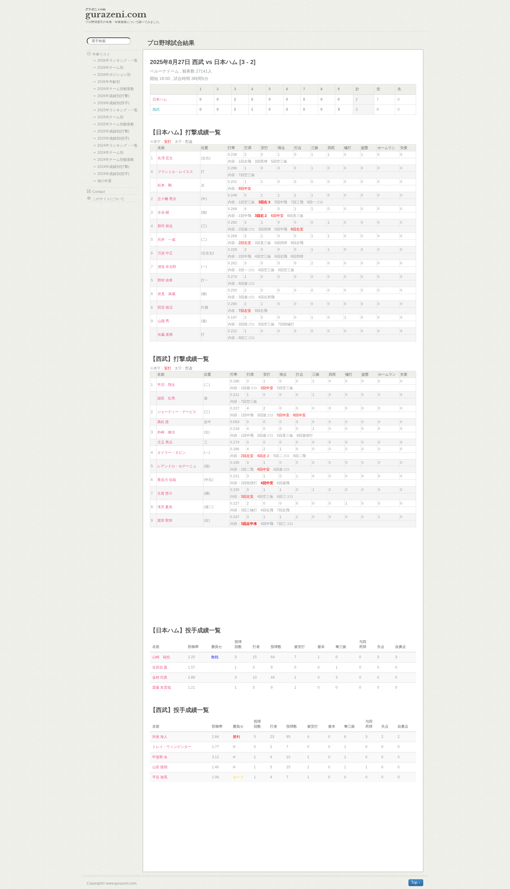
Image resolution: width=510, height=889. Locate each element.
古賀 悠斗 (164, 493)
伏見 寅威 (166, 294)
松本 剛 (165, 185)
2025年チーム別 (110, 117)
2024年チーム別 (110, 152)
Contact (98, 192)
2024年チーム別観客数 (115, 160)
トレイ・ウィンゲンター (171, 747)
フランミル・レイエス (175, 172)
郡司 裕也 (165, 226)
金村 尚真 (159, 677)
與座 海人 (159, 737)
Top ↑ (416, 882)
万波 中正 (165, 253)
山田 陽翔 (159, 767)
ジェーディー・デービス (176, 412)
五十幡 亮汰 (167, 199)
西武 (156, 109)
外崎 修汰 (166, 432)
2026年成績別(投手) (113, 103)
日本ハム (160, 99)
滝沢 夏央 (164, 507)
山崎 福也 (161, 657)
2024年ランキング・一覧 (117, 145)
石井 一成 (166, 240)
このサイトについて (108, 199)
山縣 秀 (163, 321)
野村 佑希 (165, 280)
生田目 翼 (159, 667)
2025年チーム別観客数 (115, 124)
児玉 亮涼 (164, 442)
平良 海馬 (159, 777)
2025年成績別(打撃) (113, 131)
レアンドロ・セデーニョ (176, 466)
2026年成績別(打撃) (113, 96)
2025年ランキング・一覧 (117, 110)
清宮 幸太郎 (167, 267)
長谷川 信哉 (166, 480)
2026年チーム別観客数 (115, 89)
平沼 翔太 (166, 385)
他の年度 (104, 181)
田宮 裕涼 (165, 307)
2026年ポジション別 (113, 75)
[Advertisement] (283, 571)
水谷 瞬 (163, 212)
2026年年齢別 (108, 82)
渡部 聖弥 (164, 520)
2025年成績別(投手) (113, 138)
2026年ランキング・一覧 (117, 60)
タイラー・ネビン (171, 453)
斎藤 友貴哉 (161, 687)
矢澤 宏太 (165, 158)
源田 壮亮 (166, 398)
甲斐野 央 (159, 757)
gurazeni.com (116, 14)
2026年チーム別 (110, 68)
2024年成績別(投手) (113, 174)
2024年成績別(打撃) (113, 167)
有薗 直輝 (165, 335)
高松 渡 (163, 422)
